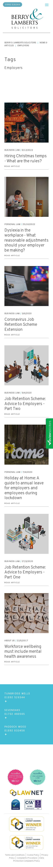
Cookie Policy (33, 855)
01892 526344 (12, 4)
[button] (46, 4)
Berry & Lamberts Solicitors (20, 42)
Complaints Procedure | (28, 858)
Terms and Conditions (15, 855)
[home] (26, 19)
